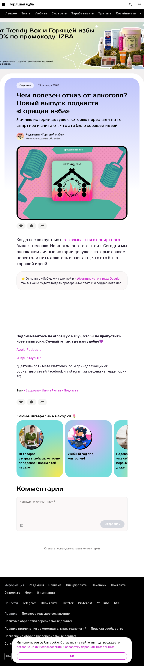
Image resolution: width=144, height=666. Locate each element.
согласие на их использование (39, 647)
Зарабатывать (82, 13)
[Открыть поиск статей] (130, 4)
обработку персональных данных (89, 647)
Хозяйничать (126, 13)
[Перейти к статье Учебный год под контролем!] (88, 448)
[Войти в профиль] (139, 4)
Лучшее (11, 13)
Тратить (104, 13)
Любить (41, 13)
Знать (26, 13)
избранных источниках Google (97, 278)
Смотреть (59, 13)
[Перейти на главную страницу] (22, 4)
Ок (72, 656)
